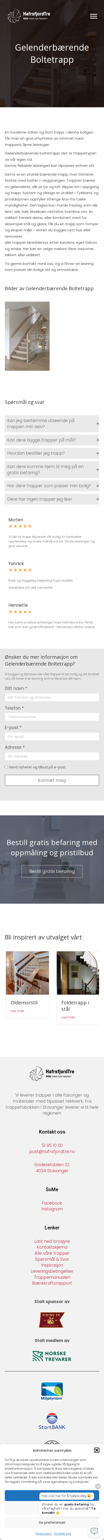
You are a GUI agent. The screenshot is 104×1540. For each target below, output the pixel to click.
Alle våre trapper (52, 1253)
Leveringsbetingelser (52, 1271)
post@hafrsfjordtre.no (52, 1151)
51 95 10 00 (52, 1145)
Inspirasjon (52, 1265)
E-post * (13, 727)
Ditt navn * (16, 688)
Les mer (16, 1011)
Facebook (52, 1203)
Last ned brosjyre (52, 1241)
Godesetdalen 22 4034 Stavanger (52, 1168)
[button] (96, 1450)
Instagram (52, 1209)
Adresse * (15, 747)
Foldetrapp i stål (74, 1005)
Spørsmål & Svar (52, 1259)
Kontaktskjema (52, 1247)
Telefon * (14, 708)
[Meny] (93, 16)
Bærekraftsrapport (52, 1283)
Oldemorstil (23, 1002)
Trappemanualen (52, 1277)
